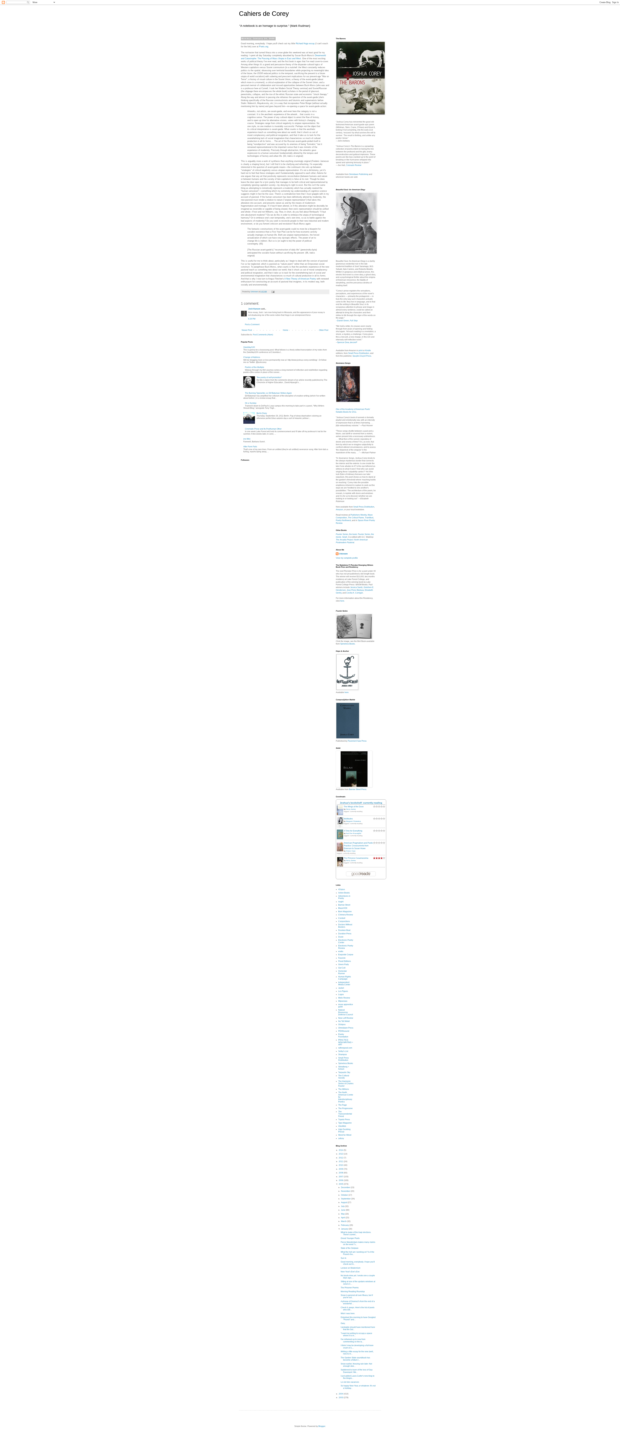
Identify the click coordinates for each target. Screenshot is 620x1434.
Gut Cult (341, 968)
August (344, 1202)
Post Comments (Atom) (263, 335)
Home (285, 330)
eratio (340, 951)
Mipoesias (342, 1001)
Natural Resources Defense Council (345, 1012)
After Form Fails (250, 447)
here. (347, 692)
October (344, 1195)
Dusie (340, 937)
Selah (344, 537)
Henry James (351, 809)
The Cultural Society (343, 1076)
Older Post (323, 330)
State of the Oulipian (349, 1248)
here (342, 601)
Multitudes (348, 819)
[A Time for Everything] (341, 839)
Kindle (368, 350)
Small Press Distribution (358, 353)
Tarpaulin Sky (344, 1072)
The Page (342, 1105)
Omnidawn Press (345, 1028)
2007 (341, 1177)
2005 (341, 1184)
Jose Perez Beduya (355, 590)
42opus (341, 889)
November (346, 1191)
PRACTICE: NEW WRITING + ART (345, 1042)
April (343, 1217)
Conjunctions (344, 921)
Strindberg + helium (343, 1068)
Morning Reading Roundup (353, 1291)
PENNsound (343, 1031)
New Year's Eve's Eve (350, 1272)
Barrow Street (344, 905)
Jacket (341, 988)
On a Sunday (250, 403)
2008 (341, 1173)
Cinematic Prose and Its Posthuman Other (263, 429)
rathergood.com (345, 1048)
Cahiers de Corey (264, 13)
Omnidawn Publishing (358, 174)
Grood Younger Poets (350, 1238)
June (343, 1210)
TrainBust (369, 518)
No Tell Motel (344, 1021)
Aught (340, 902)
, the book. (346, 534)
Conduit (341, 918)
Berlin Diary (262, 413)
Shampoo (342, 1054)
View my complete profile (347, 558)
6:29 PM (251, 319)
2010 (341, 1165)
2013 (341, 1154)
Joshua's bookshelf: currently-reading (361, 802)
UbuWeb (342, 1126)
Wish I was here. (348, 1313)
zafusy (341, 1138)
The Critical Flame (356, 518)
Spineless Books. (347, 644)
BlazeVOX (342, 908)
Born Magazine (345, 911)
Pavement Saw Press (357, 741)
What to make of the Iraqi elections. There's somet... (356, 1233)
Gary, (343, 1323)
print (360, 350)
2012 (341, 1158)
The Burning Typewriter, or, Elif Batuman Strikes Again (268, 393)
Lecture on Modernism (350, 1268)
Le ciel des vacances (350, 1382)
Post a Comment (252, 324)
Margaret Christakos (353, 821)
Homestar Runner (342, 972)
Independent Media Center (344, 983)
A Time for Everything (353, 831)
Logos (341, 994)
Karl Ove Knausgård (353, 833)
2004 (341, 1394)
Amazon (339, 509)
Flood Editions (344, 961)
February (345, 1225)
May (343, 1214)
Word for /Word (344, 1135)
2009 (341, 1169)
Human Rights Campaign (344, 978)
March (344, 1221)
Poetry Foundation (343, 1035)
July (343, 1206)
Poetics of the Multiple (254, 367)
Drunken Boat (344, 930)
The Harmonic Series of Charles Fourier (345, 1083)
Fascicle (342, 958)
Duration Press (344, 933)
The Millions (343, 1089)
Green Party (343, 964)
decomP (353, 342)
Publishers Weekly (359, 515)
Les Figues (343, 991)
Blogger (321, 1426)
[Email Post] (273, 292)
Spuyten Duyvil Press (361, 356)
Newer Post (247, 330)
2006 (341, 1180)
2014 (341, 1150)
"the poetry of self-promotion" (269, 377)
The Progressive (345, 1108)
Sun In (343, 1258)
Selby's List (343, 1051)
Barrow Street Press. (358, 789)
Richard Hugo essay (305, 43)
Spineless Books (345, 1063)
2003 (341, 1397)
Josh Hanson (254, 309)
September (346, 1199)
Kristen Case (351, 851)
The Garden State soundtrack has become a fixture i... (355, 1359)
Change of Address (251, 357)
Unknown (343, 554)
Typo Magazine (345, 1123)
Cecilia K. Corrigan (354, 593)
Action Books (344, 893)
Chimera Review (345, 915)
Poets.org (263, 46)
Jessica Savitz (356, 587)
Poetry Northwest (343, 520)
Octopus (342, 1024)
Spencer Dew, (343, 342)
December (346, 1187)
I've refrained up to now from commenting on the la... (353, 1340)
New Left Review (345, 1018)
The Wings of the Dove (354, 807)
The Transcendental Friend (345, 1113)
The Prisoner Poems (350, 1288)
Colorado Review (353, 165)
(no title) (246, 439)
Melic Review (344, 998)
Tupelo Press (344, 1119)
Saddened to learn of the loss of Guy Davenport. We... (356, 1371)
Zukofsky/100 (249, 347)
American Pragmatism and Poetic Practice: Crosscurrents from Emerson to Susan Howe (358, 846)
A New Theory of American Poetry (300, 279)
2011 (341, 1161)
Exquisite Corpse (345, 954)
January (345, 1229)
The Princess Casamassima (356, 858)
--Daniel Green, (347, 320)
